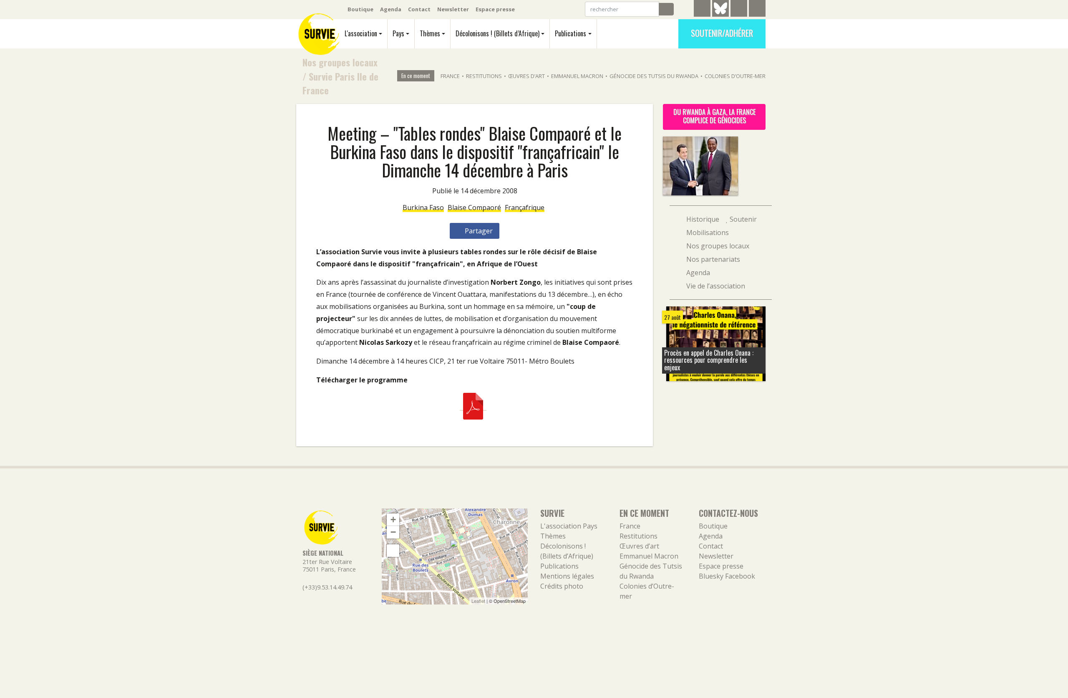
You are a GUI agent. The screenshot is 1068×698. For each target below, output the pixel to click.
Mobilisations (707, 232)
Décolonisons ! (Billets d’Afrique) (497, 33)
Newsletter (453, 9)
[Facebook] (738, 9)
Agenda (390, 9)
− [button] (393, 532)
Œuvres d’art (526, 76)
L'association (361, 33)
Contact (419, 9)
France (450, 76)
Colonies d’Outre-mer (735, 76)
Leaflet (478, 600)
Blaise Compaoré (474, 207)
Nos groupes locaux (340, 62)
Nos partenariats (712, 259)
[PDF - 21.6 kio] (473, 406)
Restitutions (484, 76)
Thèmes (430, 33)
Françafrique (524, 207)
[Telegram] (702, 9)
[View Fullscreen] (393, 550)
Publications (570, 33)
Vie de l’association (715, 286)
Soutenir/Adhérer (722, 33)
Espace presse (495, 9)
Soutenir (742, 219)
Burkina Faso (423, 207)
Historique (702, 219)
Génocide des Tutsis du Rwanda (654, 76)
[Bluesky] (720, 14)
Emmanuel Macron (577, 76)
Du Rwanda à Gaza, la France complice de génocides (714, 116)
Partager (478, 230)
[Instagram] (757, 9)
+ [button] (393, 519)
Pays (398, 33)
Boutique (360, 9)
